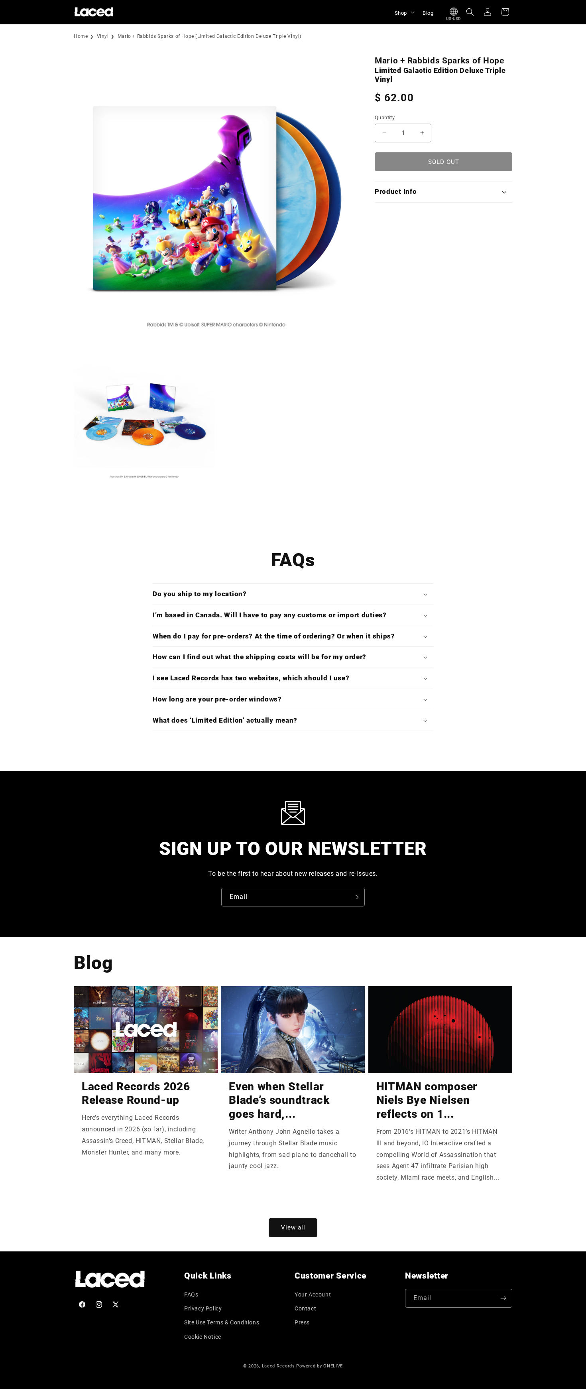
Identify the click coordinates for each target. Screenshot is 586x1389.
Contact (305, 1308)
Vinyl (103, 36)
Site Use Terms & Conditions (221, 1322)
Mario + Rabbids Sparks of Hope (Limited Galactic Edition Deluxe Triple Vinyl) (209, 36)
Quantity (385, 117)
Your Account (313, 1294)
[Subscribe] (355, 897)
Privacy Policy (203, 1308)
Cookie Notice (202, 1337)
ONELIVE (333, 1366)
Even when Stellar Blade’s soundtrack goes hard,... (279, 1100)
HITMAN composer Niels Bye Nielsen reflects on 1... (427, 1100)
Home (81, 36)
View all (293, 1227)
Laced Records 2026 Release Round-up (136, 1093)
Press (302, 1322)
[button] (404, 12)
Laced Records (278, 1366)
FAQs (191, 1294)
